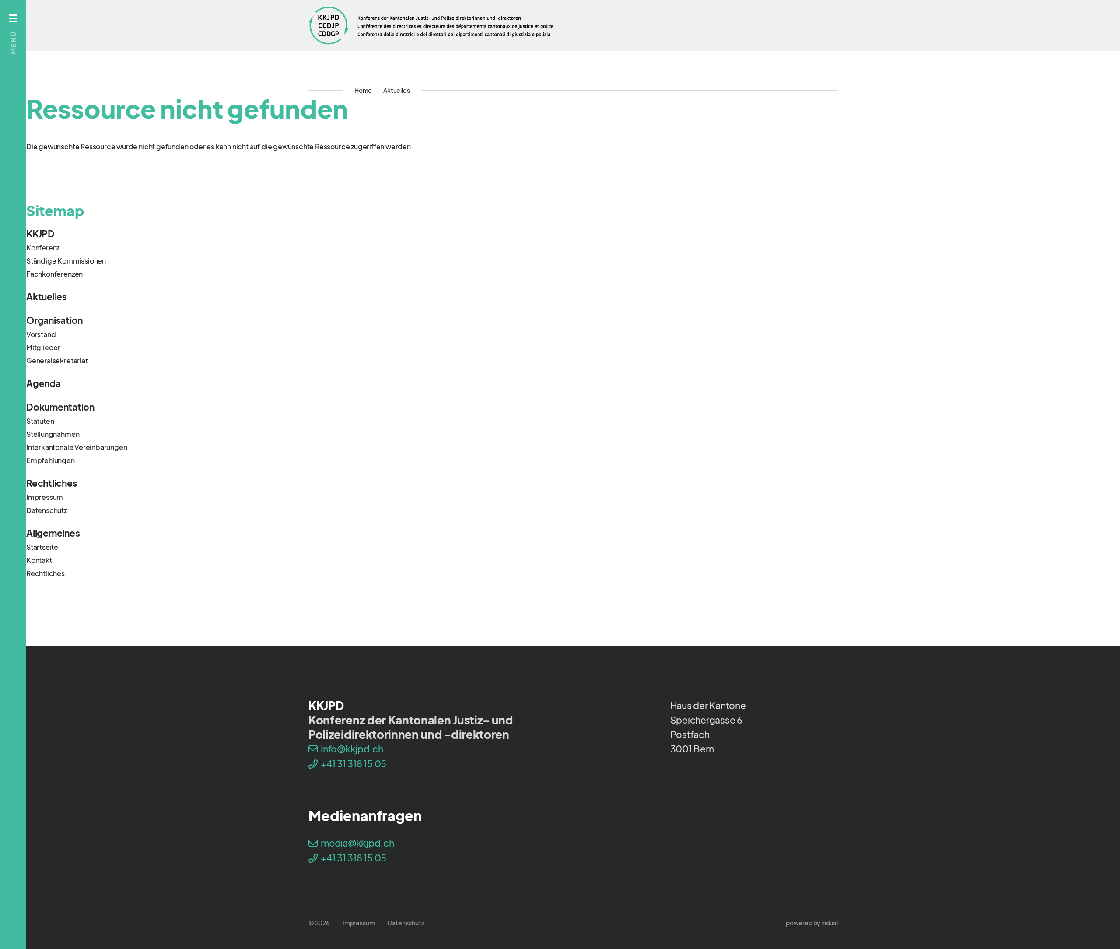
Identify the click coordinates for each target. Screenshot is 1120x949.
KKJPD (40, 233)
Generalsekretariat (57, 360)
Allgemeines (53, 533)
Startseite (42, 547)
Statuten (40, 420)
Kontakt (39, 560)
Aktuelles (46, 296)
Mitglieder (43, 347)
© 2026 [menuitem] (318, 923)
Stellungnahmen (52, 434)
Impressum (44, 497)
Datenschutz (46, 510)
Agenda (43, 383)
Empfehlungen (50, 460)
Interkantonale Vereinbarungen (76, 447)
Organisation (54, 320)
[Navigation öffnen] (13, 18)
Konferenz (43, 247)
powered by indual (812, 923)
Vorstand (41, 334)
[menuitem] (573, 233)
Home (363, 90)
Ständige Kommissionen (66, 260)
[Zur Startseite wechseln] (430, 25)
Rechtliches (51, 483)
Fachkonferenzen (54, 273)
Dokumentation (60, 407)
